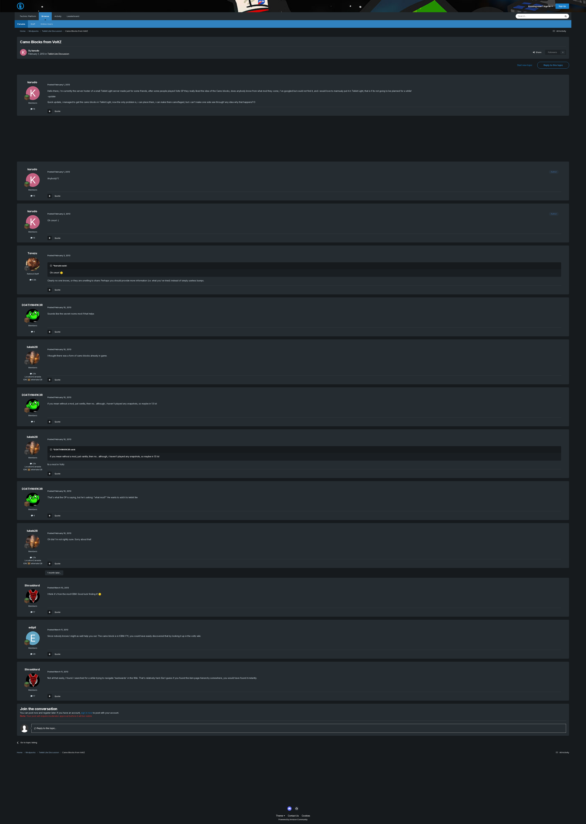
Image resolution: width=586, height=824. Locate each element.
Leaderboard (73, 16)
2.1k (34, 373)
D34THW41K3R (32, 305)
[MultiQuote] (49, 111)
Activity (57, 16)
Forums (21, 24)
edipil (32, 627)
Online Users (47, 24)
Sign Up (562, 6)
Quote (57, 111)
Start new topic (524, 65)
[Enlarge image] (61, 272)
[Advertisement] (72, 140)
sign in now (86, 712)
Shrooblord (32, 585)
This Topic (553, 16)
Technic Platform (28, 16)
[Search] (565, 16)
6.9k (34, 279)
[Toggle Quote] (51, 265)
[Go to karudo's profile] (23, 52)
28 (33, 654)
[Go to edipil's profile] (33, 638)
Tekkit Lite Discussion (58, 54)
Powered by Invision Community (293, 819)
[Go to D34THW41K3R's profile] (33, 316)
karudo (35, 50)
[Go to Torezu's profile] (33, 264)
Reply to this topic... (46, 728)
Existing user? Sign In (540, 6)
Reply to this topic (553, 65)
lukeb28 (32, 347)
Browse (45, 16)
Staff (33, 24)
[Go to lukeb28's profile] (33, 358)
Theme (280, 815)
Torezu (32, 253)
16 (34, 109)
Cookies (306, 815)
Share (538, 52)
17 (34, 612)
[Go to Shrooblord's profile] (33, 596)
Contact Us (293, 815)
